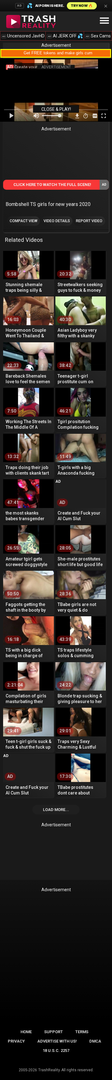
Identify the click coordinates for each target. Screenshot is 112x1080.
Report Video (89, 221)
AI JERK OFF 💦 (65, 35)
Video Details (57, 221)
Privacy (16, 1041)
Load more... (56, 809)
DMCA (95, 1041)
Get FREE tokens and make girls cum (58, 53)
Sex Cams (98, 35)
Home (26, 1031)
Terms (81, 1031)
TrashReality (49, 1070)
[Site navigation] (104, 21)
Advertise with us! (57, 1041)
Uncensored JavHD (23, 35)
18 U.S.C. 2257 (56, 1050)
